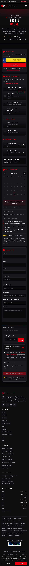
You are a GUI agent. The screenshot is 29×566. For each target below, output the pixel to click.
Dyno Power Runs (7, 459)
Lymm (10, 533)
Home (11, 15)
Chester (4, 523)
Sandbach (17, 535)
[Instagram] (7, 404)
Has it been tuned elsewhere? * (11, 299)
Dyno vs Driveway (7, 465)
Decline (8, 563)
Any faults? (6, 292)
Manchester (17, 523)
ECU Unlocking (6, 456)
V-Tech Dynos (6, 423)
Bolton (8, 528)
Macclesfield (23, 530)
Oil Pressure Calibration (8, 462)
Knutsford (16, 530)
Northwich (4, 530)
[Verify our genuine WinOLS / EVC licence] (14, 544)
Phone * (5, 261)
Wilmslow (4, 533)
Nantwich (11, 535)
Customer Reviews (7, 434)
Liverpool (9, 523)
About (3, 426)
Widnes (23, 523)
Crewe (10, 530)
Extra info (5, 307)
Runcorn (4, 525)
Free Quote (5, 468)
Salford (20, 528)
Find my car (14, 65)
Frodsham (4, 535)
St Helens (10, 525)
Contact (4, 429)
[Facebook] (3, 404)
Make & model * (7, 284)
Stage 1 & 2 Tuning (7, 448)
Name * (5, 253)
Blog (3, 440)
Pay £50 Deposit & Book (13, 373)
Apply (21, 340)
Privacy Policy (22, 560)
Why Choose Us (6, 432)
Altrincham (16, 533)
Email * (5, 269)
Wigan (3, 528)
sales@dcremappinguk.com (9, 476)
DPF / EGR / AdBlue (7, 451)
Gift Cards (4, 420)
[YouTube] (11, 404)
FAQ (3, 437)
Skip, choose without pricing (13, 70)
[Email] (14, 404)
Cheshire (20, 521)
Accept (21, 563)
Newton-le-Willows (19, 525)
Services (4, 415)
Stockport (14, 528)
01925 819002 (6, 478)
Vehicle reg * (6, 276)
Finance (4, 418)
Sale (21, 533)
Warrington (14, 521)
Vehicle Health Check (8, 454)
